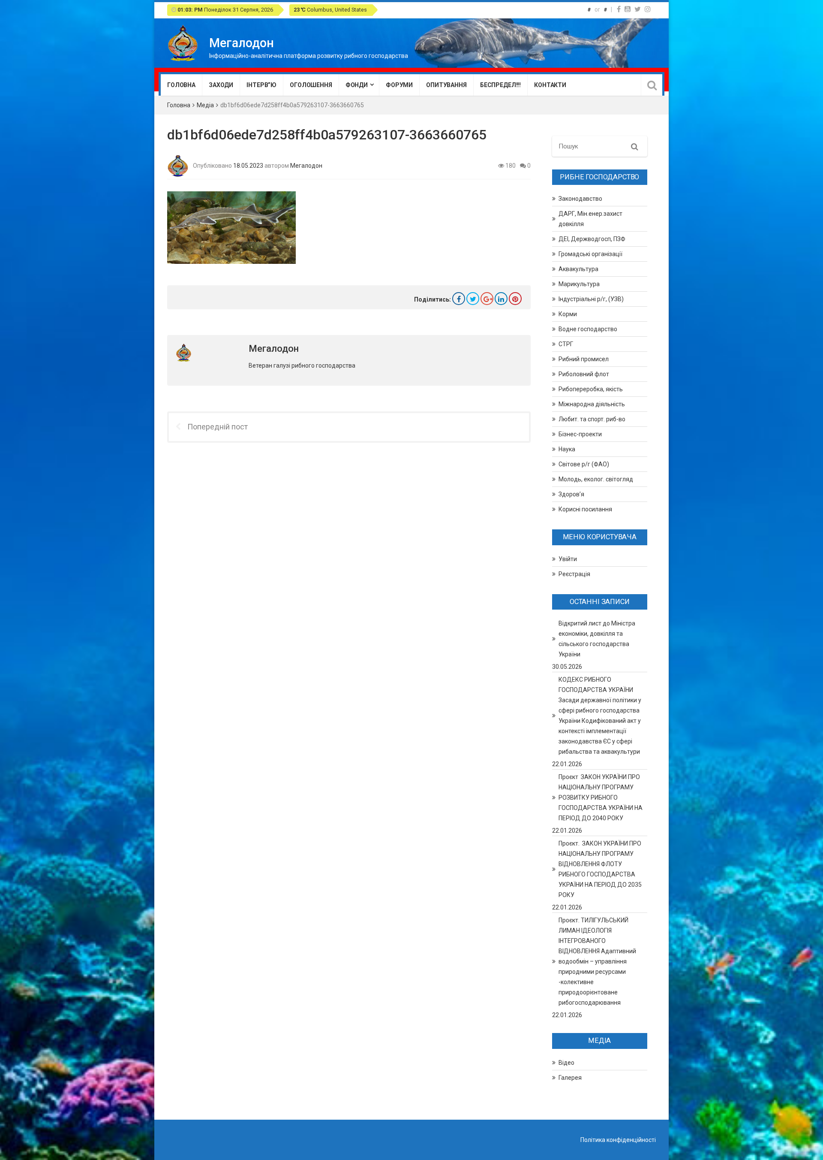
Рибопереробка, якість (591, 389)
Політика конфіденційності (618, 1139)
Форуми (399, 85)
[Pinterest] (515, 298)
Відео (566, 1062)
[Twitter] (637, 9)
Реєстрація (574, 574)
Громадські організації (590, 254)
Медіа (205, 105)
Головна (181, 85)
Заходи (221, 85)
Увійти (568, 559)
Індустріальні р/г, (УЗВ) (591, 299)
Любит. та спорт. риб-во (592, 419)
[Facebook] (619, 9)
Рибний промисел (584, 359)
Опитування (446, 85)
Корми (568, 314)
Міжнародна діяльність (592, 404)
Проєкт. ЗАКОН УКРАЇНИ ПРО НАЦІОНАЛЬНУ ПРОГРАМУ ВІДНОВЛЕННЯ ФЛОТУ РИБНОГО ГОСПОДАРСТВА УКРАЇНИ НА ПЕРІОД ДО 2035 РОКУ (600, 869)
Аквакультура (578, 269)
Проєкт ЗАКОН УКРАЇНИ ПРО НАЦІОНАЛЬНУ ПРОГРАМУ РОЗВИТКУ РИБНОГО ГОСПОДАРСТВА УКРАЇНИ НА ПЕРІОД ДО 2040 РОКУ (601, 797)
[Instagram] (647, 9)
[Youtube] (627, 9)
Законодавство (580, 198)
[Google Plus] (487, 298)
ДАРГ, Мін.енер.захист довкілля (590, 218)
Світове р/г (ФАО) (584, 464)
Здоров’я (571, 494)
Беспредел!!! (500, 85)
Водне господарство (588, 329)
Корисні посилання (585, 509)
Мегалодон (306, 165)
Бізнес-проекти (580, 434)
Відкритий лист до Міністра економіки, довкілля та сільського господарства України (597, 639)
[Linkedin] (501, 298)
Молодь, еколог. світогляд (596, 479)
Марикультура (579, 284)
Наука (567, 449)
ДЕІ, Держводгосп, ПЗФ (592, 239)
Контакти (550, 85)
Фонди (356, 85)
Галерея (570, 1077)
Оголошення (311, 85)
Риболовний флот (584, 374)
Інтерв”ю (261, 85)
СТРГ (566, 344)
